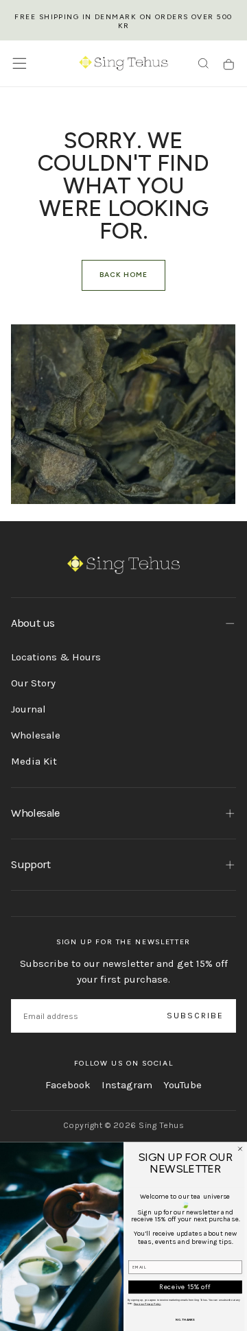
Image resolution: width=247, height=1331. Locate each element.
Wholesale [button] (35, 812)
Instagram (127, 1085)
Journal (28, 709)
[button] (19, 63)
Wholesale (35, 735)
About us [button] (32, 622)
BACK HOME (123, 274)
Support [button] (30, 864)
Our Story (33, 683)
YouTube (182, 1085)
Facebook (68, 1085)
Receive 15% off (185, 1287)
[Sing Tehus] (123, 565)
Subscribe (195, 1015)
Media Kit (34, 761)
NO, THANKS (185, 1319)
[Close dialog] (239, 1148)
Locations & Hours (56, 657)
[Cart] (229, 64)
